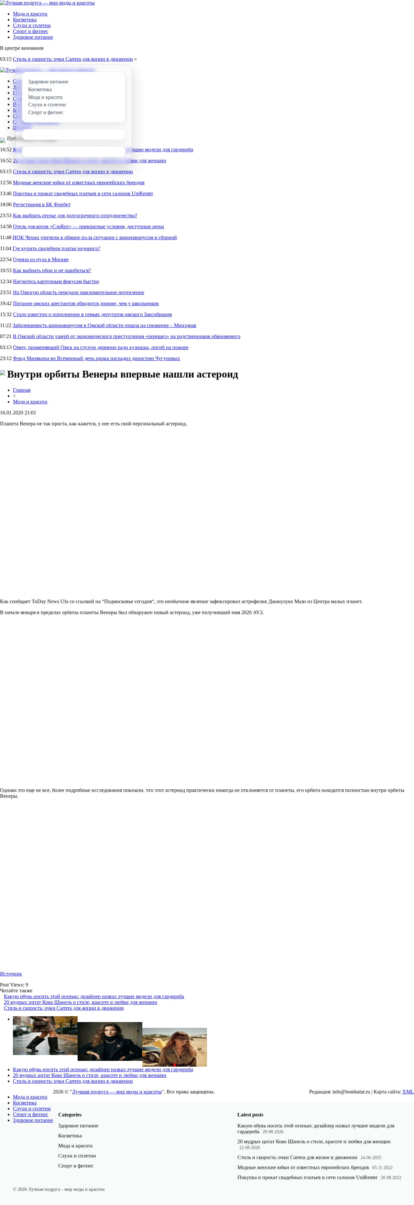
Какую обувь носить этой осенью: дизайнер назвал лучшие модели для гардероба (94, 996)
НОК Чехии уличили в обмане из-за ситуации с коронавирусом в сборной (95, 237)
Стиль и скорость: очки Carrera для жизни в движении (73, 59)
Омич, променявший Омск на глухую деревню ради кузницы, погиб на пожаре (101, 347)
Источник (11, 973)
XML (408, 1091)
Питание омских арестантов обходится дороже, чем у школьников (86, 303)
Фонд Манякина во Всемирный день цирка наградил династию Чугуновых (96, 358)
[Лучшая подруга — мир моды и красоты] (47, 2)
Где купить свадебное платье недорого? (56, 248)
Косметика (25, 19)
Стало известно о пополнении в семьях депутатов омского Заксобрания (92, 314)
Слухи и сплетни (32, 25)
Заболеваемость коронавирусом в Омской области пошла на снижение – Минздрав (104, 325)
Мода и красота (30, 13)
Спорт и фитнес (30, 31)
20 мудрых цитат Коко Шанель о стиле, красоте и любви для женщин (80, 1002)
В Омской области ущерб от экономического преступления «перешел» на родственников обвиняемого (126, 336)
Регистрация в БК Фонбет (42, 204)
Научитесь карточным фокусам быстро (56, 281)
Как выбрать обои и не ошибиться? (52, 270)
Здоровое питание (33, 37)
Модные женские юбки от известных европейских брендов (79, 182)
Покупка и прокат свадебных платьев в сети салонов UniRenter (83, 193)
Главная (21, 390)
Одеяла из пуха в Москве (41, 259)
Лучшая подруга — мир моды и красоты (117, 1091)
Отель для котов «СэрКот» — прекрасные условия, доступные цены (88, 226)
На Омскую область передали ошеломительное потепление (78, 292)
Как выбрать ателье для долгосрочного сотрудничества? (75, 215)
